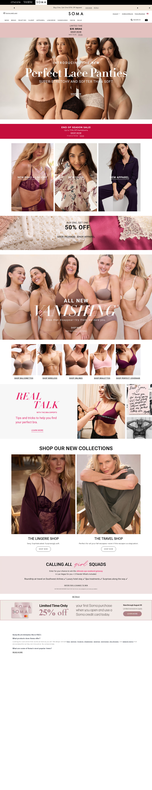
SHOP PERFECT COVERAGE (128, 378)
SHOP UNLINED (76, 378)
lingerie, (80, 656)
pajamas (97, 656)
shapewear (88, 656)
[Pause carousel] (149, 8)
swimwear (105, 656)
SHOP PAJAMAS (66, 236)
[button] (146, 20)
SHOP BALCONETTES (23, 378)
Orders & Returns (127, 14)
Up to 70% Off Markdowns (67, 7)
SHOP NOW (76, 32)
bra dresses (114, 656)
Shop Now (85, 7)
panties (73, 656)
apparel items (128, 656)
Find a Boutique (140, 14)
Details (76, 597)
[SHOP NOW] (76, 30)
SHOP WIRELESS (50, 378)
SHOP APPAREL (86, 236)
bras (68, 656)
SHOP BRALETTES (102, 378)
